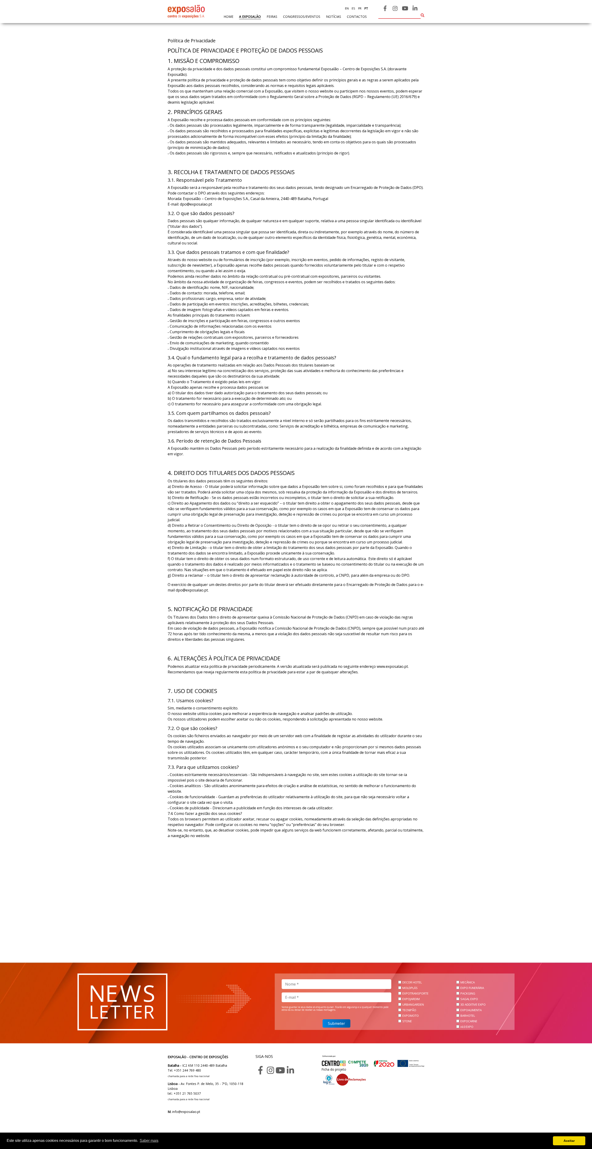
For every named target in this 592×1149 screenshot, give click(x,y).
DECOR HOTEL (412, 982)
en (347, 8)
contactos (357, 16)
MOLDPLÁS (410, 988)
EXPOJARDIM (411, 999)
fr (359, 8)
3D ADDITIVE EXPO (473, 1004)
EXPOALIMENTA (471, 1010)
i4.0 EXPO (466, 1027)
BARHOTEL (467, 1015)
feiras (272, 16)
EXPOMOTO (410, 1015)
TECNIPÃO (409, 1010)
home (228, 16)
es (353, 8)
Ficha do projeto (333, 1069)
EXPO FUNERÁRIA (472, 988)
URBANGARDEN (413, 1004)
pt (366, 8)
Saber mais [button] (149, 1141)
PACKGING (467, 993)
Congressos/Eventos (301, 16)
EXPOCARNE (468, 1021)
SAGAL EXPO (469, 999)
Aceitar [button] (569, 1141)
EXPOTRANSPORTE (415, 993)
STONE (407, 1021)
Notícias (333, 16)
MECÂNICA (467, 982)
